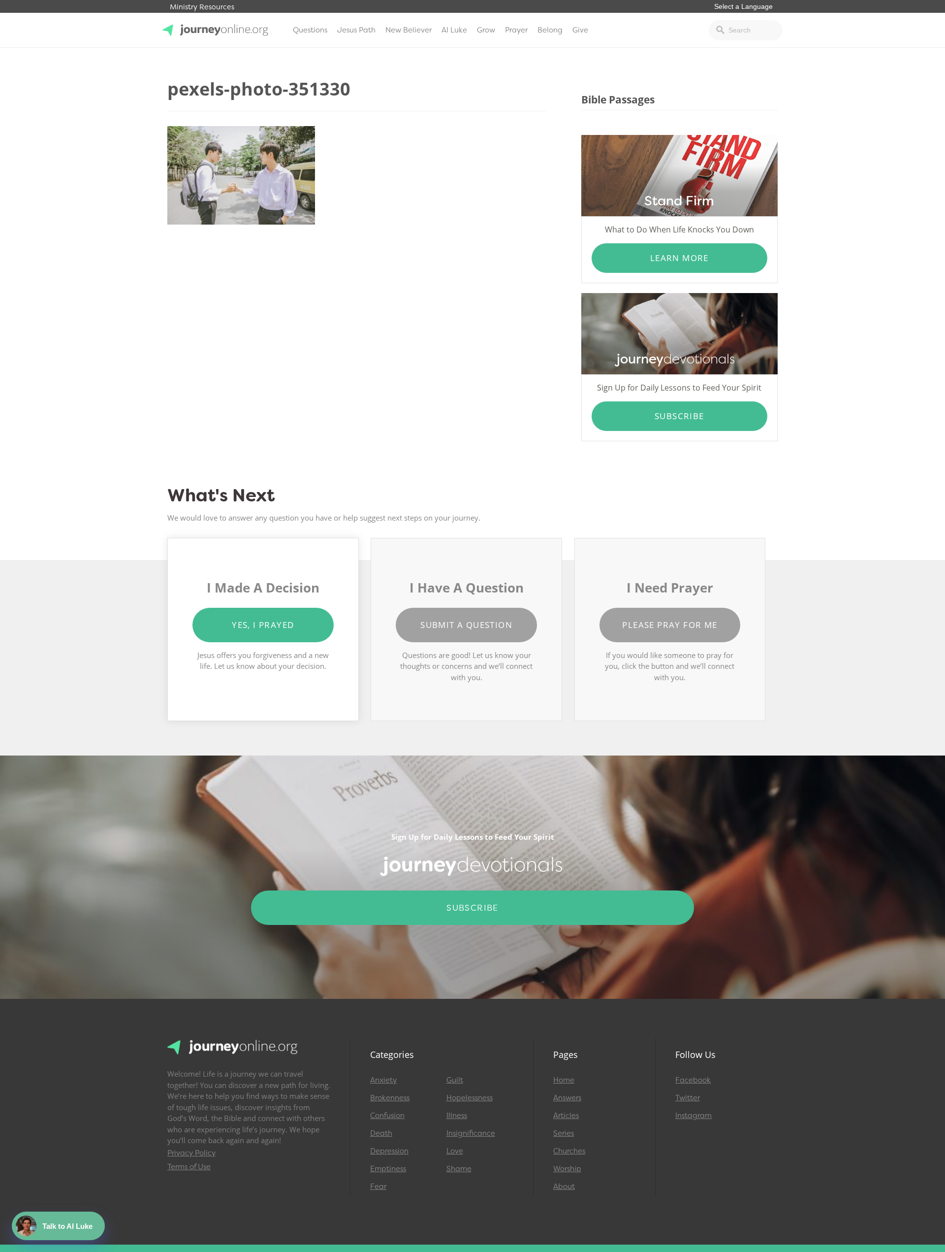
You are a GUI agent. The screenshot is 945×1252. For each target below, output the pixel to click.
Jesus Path (356, 30)
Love (454, 1151)
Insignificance (470, 1133)
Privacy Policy (191, 1153)
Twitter (687, 1098)
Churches (569, 1151)
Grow (486, 30)
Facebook (693, 1080)
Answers (567, 1098)
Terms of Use (189, 1167)
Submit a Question (466, 624)
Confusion (387, 1115)
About (564, 1186)
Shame (459, 1169)
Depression (389, 1151)
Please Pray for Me (669, 624)
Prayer (516, 30)
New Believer (408, 30)
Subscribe (679, 416)
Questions (310, 30)
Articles (566, 1115)
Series (563, 1133)
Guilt (454, 1080)
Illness (456, 1115)
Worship (567, 1169)
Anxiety (383, 1080)
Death (381, 1133)
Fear (378, 1186)
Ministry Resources (202, 7)
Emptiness (388, 1169)
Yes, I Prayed (263, 624)
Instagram (693, 1115)
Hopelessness (469, 1098)
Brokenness (390, 1098)
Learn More (679, 258)
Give (580, 30)
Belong (550, 30)
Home (563, 1080)
